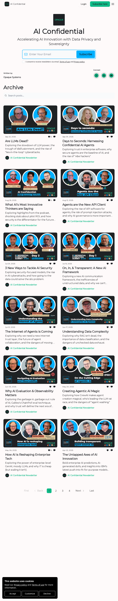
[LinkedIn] (104, 75)
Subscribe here (100, 4)
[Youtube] (111, 75)
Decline (47, 593)
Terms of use (38, 584)
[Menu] (113, 3)
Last (92, 490)
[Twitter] (96, 75)
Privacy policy (20, 584)
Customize (30, 593)
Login (83, 4)
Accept (12, 593)
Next (78, 490)
